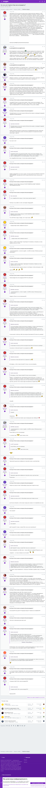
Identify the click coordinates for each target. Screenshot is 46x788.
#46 (44, 677)
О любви (16, 722)
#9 (44, 136)
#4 (44, 73)
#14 (44, 206)
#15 (44, 221)
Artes (6, 717)
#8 (44, 118)
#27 (44, 405)
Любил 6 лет (7, 704)
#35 (44, 516)
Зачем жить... (7, 716)
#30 (44, 457)
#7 (44, 109)
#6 (44, 98)
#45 (44, 667)
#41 (44, 606)
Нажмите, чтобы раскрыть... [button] (27, 642)
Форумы (25, 759)
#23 (44, 338)
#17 (44, 246)
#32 (44, 481)
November (39, 717)
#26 (44, 385)
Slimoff (6, 713)
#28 (44, 421)
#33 (44, 491)
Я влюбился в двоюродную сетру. (12, 708)
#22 (44, 319)
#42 (44, 616)
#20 (44, 284)
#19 (44, 273)
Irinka (40, 709)
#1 (44, 11)
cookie (17, 781)
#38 (44, 556)
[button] (2, 1)
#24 (44, 351)
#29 (44, 439)
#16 (44, 231)
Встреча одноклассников (10, 720)
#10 (44, 146)
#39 (44, 574)
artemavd (6, 722)
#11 (44, 162)
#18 (44, 256)
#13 (44, 190)
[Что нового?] (44, 1)
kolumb (3, 6)
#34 (44, 506)
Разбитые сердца (15, 705)
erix (40, 713)
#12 (44, 180)
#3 (44, 63)
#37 (44, 540)
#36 (44, 530)
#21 (44, 300)
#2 (44, 46)
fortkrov (6, 709)
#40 (44, 588)
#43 (44, 627)
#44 (44, 651)
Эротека (25, 762)
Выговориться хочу (9, 712)
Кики (40, 705)
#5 (44, 83)
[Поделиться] (43, 11)
